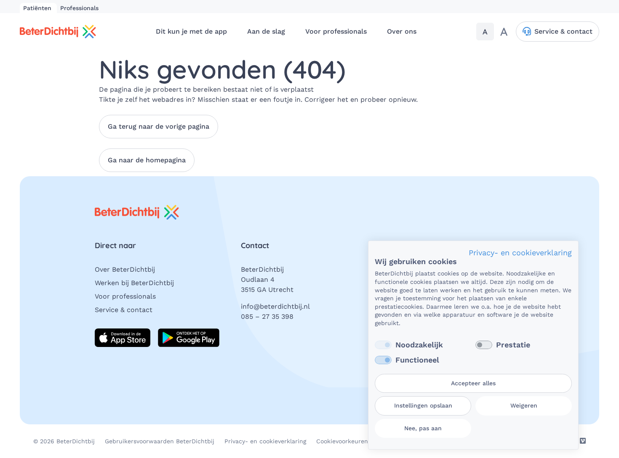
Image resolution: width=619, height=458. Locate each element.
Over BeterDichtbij (125, 269)
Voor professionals (125, 296)
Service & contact (123, 310)
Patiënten (38, 8)
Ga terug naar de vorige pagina (158, 126)
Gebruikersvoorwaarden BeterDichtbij (159, 441)
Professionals (79, 8)
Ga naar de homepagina (147, 160)
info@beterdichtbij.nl (275, 306)
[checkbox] (383, 345)
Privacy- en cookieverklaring (265, 441)
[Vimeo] (583, 440)
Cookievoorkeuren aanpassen (358, 441)
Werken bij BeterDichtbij (134, 283)
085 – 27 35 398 (267, 316)
